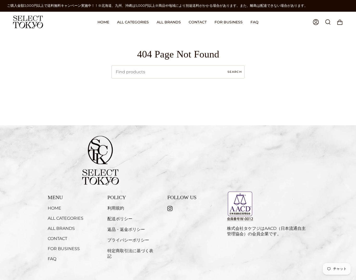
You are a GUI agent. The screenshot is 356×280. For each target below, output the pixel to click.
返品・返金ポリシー (126, 229)
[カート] (340, 22)
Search (235, 72)
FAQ (52, 258)
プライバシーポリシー (128, 240)
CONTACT (57, 238)
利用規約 (115, 208)
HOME (54, 208)
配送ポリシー (119, 218)
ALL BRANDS (61, 228)
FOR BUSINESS (64, 248)
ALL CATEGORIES (65, 218)
